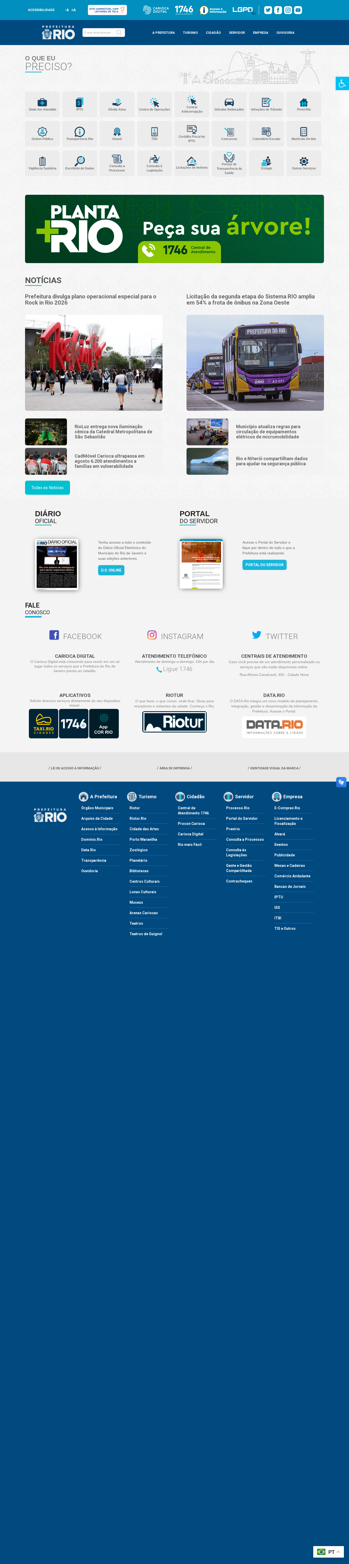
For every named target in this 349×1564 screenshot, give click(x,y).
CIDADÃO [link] (213, 33)
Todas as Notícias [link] (47, 487)
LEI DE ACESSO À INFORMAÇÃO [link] (75, 768)
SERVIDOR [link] (237, 33)
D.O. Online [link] (111, 570)
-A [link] (67, 10)
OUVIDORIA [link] (285, 33)
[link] (342, 83)
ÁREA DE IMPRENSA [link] (174, 768)
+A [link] (73, 10)
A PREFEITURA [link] (163, 33)
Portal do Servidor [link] (265, 565)
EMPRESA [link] (260, 33)
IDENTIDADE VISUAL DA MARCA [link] (274, 768)
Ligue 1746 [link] (178, 669)
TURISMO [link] (190, 33)
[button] (119, 32)
